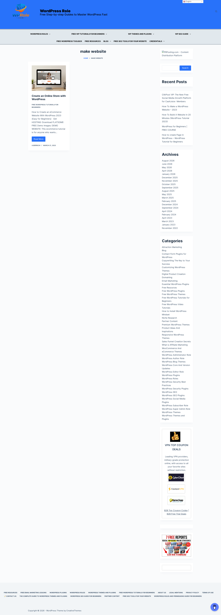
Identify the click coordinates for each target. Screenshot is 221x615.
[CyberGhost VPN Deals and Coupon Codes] (176, 477)
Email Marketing (170, 281)
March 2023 (168, 221)
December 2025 (170, 177)
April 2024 (167, 211)
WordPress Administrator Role (176, 355)
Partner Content (170, 321)
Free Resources (93, 41)
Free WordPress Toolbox (69, 41)
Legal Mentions (176, 593)
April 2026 (167, 170)
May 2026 (167, 167)
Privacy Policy (192, 593)
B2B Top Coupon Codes (176, 510)
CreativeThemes (73, 610)
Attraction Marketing (172, 247)
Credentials (156, 41)
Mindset (166, 314)
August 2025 (168, 191)
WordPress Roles (39, 34)
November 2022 (170, 228)
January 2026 (168, 174)
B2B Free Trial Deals (176, 514)
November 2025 (170, 181)
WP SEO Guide (181, 34)
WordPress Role (55, 11)
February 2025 (169, 201)
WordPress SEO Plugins (173, 395)
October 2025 (169, 184)
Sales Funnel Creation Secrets (176, 341)
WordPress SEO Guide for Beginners (85, 596)
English (188, 1)
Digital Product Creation (173, 274)
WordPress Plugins (171, 375)
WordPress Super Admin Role (176, 409)
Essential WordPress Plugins (175, 284)
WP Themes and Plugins (140, 34)
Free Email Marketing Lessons (33, 593)
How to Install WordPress (174, 311)
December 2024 (170, 204)
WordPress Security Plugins (175, 388)
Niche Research (169, 318)
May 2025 (167, 194)
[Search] (216, 11)
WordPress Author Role (173, 358)
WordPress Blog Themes (173, 361)
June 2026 (167, 164)
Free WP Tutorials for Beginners (87, 34)
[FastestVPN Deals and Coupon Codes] (176, 488)
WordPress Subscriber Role (175, 405)
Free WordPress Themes (173, 294)
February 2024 (169, 214)
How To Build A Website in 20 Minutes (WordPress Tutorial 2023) (176, 118)
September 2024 (170, 207)
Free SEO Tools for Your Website (130, 41)
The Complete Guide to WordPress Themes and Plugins (43, 596)
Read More (39, 140)
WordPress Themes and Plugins (102, 593)
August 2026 (168, 160)
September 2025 (170, 187)
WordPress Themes (171, 412)
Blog (105, 41)
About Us (162, 593)
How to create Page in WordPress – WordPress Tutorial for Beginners (173, 138)
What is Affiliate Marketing (175, 345)
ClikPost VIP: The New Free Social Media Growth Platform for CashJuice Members (176, 98)
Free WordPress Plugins (173, 291)
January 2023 (168, 224)
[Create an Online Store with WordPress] (49, 78)
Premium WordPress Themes (176, 324)
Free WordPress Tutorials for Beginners (137, 593)
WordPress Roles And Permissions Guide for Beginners (178, 596)
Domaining (167, 277)
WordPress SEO (169, 392)
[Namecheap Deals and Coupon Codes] (176, 500)
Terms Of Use (207, 593)
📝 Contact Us (10, 596)
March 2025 (168, 197)
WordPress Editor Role (173, 371)
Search (185, 68)
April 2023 (167, 218)
